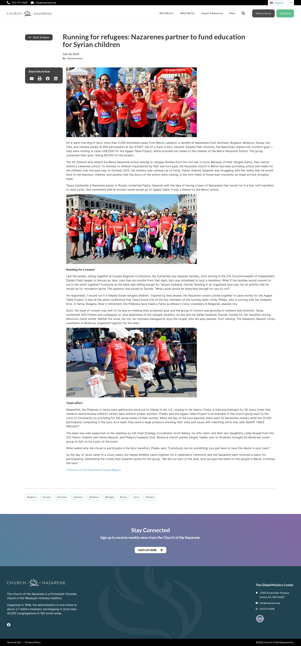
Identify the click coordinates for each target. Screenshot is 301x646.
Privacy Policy (33, 642)
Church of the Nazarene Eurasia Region (95, 470)
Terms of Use (14, 642)
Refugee (109, 496)
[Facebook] (8, 624)
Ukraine (149, 496)
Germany (62, 496)
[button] (32, 78)
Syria (136, 496)
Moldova (94, 496)
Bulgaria (31, 496)
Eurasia (47, 496)
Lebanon (78, 496)
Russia (123, 496)
